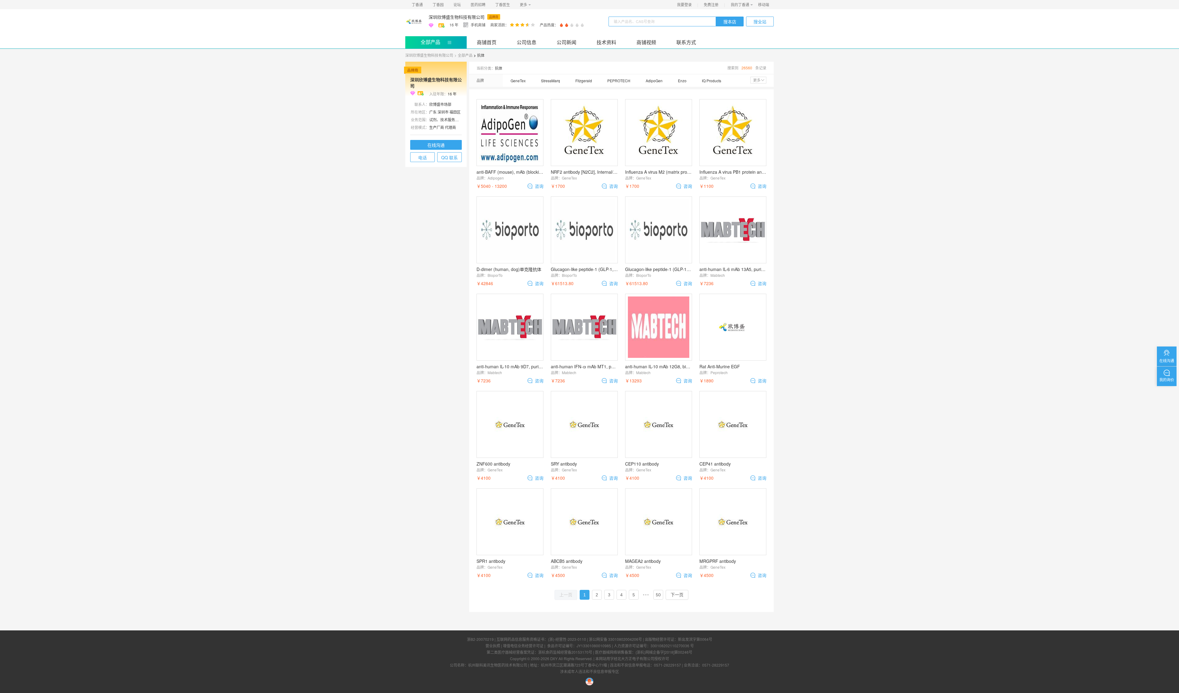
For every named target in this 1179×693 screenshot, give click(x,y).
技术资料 (606, 42)
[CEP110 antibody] (658, 424)
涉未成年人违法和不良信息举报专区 (589, 671)
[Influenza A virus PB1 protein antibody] (732, 132)
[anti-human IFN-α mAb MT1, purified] (584, 327)
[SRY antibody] (584, 424)
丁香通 (417, 4)
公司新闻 (566, 42)
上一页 (565, 594)
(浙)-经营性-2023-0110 (567, 639)
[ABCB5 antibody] (584, 521)
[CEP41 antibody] (732, 424)
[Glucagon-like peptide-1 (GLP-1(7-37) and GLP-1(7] (658, 229)
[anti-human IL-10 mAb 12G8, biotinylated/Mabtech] (658, 327)
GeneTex (518, 80)
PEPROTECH (618, 80)
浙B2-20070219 (480, 639)
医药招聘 (478, 4)
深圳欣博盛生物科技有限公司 (456, 17)
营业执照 (492, 645)
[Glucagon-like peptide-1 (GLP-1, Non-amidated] (584, 229)
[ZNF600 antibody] (510, 424)
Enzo (682, 80)
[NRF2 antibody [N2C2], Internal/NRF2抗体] (584, 132)
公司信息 (526, 42)
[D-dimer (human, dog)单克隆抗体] (510, 229)
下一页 (677, 594)
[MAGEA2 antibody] (658, 521)
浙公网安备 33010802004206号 (615, 639)
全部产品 (430, 41)
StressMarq (550, 80)
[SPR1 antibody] (510, 521)
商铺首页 (486, 42)
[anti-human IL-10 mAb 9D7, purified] (510, 327)
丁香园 (438, 4)
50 (658, 594)
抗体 (480, 55)
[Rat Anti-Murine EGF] (732, 327)
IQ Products (711, 80)
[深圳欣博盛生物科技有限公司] (414, 21)
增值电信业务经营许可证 (523, 645)
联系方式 (686, 42)
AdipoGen (654, 80)
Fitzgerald (583, 80)
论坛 (457, 4)
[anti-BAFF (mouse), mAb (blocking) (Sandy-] (510, 132)
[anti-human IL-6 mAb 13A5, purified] (732, 229)
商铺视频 (646, 42)
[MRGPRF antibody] (732, 521)
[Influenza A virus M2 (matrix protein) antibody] (658, 132)
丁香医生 (502, 4)
